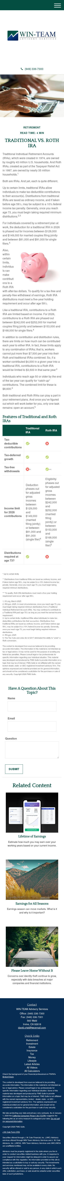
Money (32, 1057)
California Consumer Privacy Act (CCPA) (29, 1115)
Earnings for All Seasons (32, 903)
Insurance (32, 1050)
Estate (32, 1047)
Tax (32, 1053)
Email (11, 718)
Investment (32, 1043)
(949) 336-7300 (34, 69)
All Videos (32, 1067)
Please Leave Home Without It (32, 970)
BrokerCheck (8, 1076)
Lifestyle (32, 1060)
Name (11, 698)
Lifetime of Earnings (32, 836)
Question (11, 738)
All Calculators (32, 1071)
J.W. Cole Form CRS (11, 1132)
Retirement (32, 1040)
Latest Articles (32, 1064)
